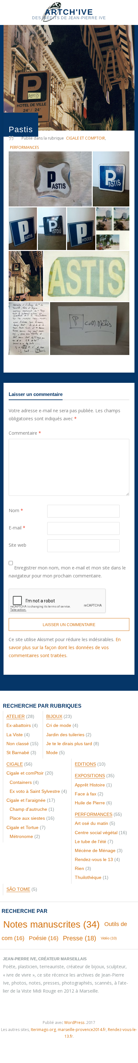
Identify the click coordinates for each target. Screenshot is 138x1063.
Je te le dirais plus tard (69, 743)
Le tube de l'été (90, 841)
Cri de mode (58, 725)
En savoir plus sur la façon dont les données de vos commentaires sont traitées (65, 647)
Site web (17, 545)
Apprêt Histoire (90, 784)
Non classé (17, 743)
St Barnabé (17, 752)
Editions (85, 764)
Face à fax (85, 793)
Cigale (14, 764)
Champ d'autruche (28, 809)
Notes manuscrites (51, 924)
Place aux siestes (27, 818)
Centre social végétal (96, 832)
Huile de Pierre (90, 802)
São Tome (18, 889)
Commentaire (25, 433)
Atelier (15, 716)
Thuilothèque (88, 877)
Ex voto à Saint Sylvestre (35, 791)
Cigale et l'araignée (26, 800)
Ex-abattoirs (18, 725)
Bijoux (54, 716)
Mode (52, 752)
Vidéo (109, 938)
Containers (21, 782)
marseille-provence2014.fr (82, 1029)
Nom (16, 510)
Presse (79, 938)
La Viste (14, 734)
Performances (24, 147)
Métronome (21, 836)
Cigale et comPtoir (85, 138)
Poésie (43, 938)
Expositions (90, 775)
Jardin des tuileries (65, 734)
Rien (79, 868)
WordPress (74, 1022)
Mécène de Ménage (95, 850)
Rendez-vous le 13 (94, 859)
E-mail (17, 528)
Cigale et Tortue (22, 827)
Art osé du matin (91, 823)
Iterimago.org (43, 1029)
